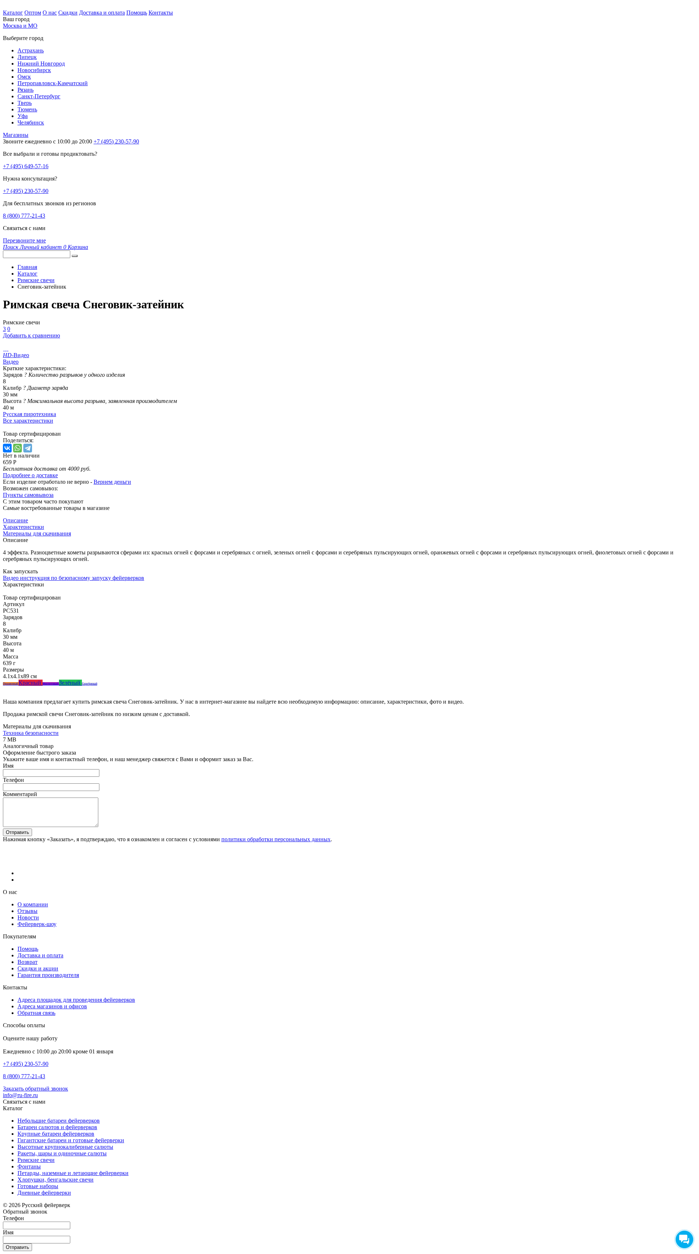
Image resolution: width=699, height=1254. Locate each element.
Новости (28, 917)
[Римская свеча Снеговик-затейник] (4, 348)
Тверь (24, 103)
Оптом (32, 12)
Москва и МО (20, 26)
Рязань (25, 90)
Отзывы (27, 911)
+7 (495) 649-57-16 (25, 166)
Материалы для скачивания (37, 533)
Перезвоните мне (24, 240)
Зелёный (70, 683)
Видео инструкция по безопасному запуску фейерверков (73, 578)
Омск (24, 77)
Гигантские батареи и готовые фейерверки (70, 1140)
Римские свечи (36, 1160)
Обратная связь (36, 1013)
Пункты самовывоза (28, 495)
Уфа (22, 116)
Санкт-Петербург (38, 96)
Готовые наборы (37, 1186)
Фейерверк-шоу (36, 924)
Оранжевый (11, 683)
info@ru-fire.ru (20, 1095)
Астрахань (30, 50)
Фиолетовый (51, 683)
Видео (11, 362)
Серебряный (89, 683)
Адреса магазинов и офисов (52, 1006)
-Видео (16, 355)
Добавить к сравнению (31, 335)
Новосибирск (34, 70)
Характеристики (23, 527)
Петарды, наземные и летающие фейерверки (73, 1173)
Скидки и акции (37, 968)
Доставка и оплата (102, 12)
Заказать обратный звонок (35, 1088)
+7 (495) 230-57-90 (25, 191)
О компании (32, 904)
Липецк (27, 57)
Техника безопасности (31, 733)
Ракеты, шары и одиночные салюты (62, 1153)
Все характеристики (28, 421)
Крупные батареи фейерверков (55, 1134)
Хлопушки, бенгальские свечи (55, 1179)
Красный (31, 683)
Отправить (17, 832)
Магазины (15, 135)
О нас (50, 12)
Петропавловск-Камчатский (52, 83)
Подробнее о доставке (30, 475)
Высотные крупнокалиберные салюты (65, 1147)
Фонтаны (29, 1166)
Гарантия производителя (48, 975)
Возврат (27, 962)
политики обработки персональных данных (276, 839)
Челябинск (30, 122)
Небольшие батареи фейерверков (58, 1120)
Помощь (136, 12)
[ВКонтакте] (7, 448)
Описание (15, 520)
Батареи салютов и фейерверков (57, 1127)
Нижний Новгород (41, 63)
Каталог (13, 12)
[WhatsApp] (17, 448)
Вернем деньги (112, 482)
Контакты (161, 12)
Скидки (68, 12)
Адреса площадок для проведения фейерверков (76, 1000)
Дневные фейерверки (44, 1193)
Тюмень (27, 109)
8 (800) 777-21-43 (24, 216)
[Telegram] (27, 448)
